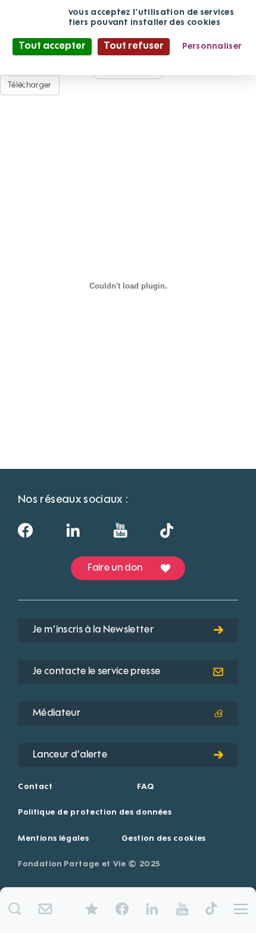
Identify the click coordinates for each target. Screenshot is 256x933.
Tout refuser (134, 46)
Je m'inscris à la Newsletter (93, 630)
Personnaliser (212, 46)
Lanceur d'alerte (70, 755)
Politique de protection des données (95, 812)
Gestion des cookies (163, 839)
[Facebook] (25, 534)
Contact (35, 787)
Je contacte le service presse (96, 672)
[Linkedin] (72, 534)
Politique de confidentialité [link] (128, 63)
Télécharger (30, 85)
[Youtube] (120, 534)
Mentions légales (53, 839)
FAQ (145, 787)
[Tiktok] (166, 533)
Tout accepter (52, 46)
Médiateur (56, 713)
